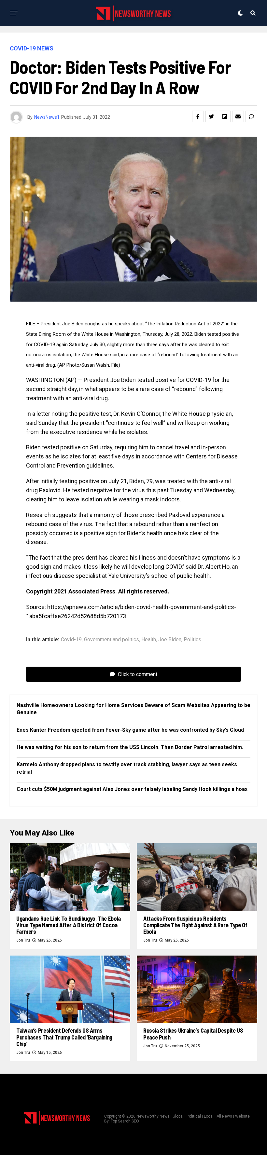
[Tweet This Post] (211, 116)
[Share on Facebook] (198, 116)
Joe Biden (169, 639)
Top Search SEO (125, 1121)
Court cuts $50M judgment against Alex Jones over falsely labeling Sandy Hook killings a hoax (132, 789)
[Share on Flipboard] (225, 116)
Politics (192, 639)
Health (148, 639)
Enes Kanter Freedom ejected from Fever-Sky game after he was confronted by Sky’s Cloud (130, 730)
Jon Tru (23, 940)
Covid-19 (71, 639)
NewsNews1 (47, 117)
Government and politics (111, 639)
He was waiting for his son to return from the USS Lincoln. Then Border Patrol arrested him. (130, 747)
